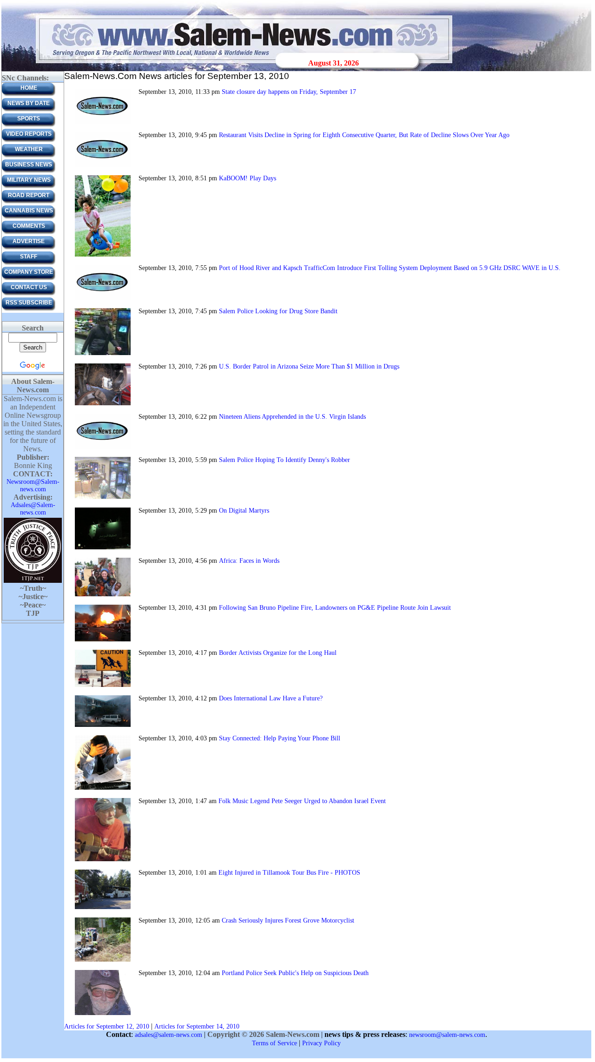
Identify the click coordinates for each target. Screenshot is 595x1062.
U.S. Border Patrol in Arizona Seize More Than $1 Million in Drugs (309, 366)
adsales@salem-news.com (168, 1034)
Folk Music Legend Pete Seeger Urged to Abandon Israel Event (302, 801)
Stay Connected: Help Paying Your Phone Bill (279, 738)
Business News (28, 164)
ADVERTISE (29, 241)
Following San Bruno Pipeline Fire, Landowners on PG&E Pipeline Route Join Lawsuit (335, 607)
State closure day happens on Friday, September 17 (289, 91)
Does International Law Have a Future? (271, 698)
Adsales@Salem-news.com (33, 508)
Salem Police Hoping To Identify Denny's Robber (284, 459)
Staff (28, 256)
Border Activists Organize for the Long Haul (278, 652)
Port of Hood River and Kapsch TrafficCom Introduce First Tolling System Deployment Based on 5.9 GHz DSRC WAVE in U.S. (390, 267)
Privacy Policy (321, 1043)
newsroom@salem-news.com (447, 1034)
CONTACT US (29, 287)
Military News (29, 180)
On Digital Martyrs (244, 510)
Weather (29, 149)
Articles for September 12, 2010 (106, 1026)
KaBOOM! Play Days (247, 178)
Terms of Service (274, 1043)
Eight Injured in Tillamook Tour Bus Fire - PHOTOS (289, 872)
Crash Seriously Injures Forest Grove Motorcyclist (288, 920)
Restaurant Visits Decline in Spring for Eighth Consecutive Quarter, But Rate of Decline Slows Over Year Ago (364, 135)
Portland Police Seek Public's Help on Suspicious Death (295, 973)
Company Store (28, 272)
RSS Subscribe (29, 302)
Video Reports (29, 134)
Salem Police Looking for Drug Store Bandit (278, 311)
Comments (29, 226)
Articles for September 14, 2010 (196, 1026)
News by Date (28, 103)
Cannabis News (29, 210)
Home (28, 88)
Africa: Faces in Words (249, 560)
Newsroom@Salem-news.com (33, 485)
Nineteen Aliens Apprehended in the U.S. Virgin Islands (292, 416)
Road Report (28, 195)
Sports (28, 118)
